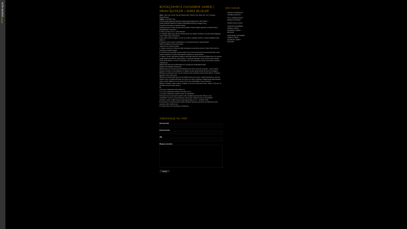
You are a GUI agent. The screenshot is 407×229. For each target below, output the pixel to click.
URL (161, 137)
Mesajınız (166, 144)
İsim (164, 123)
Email (165, 130)
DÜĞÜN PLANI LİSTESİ (234, 23)
